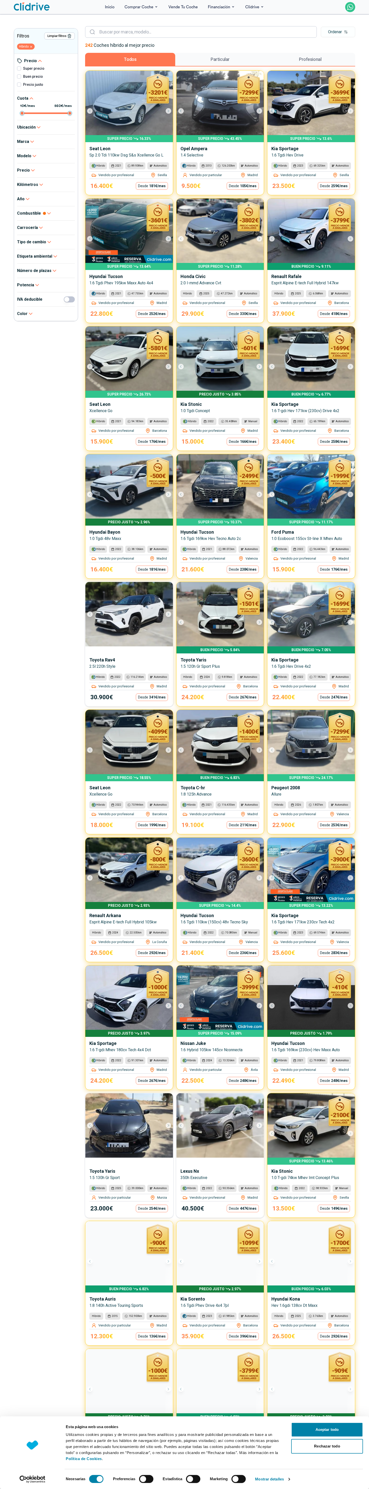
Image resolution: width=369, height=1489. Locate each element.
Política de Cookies (84, 1459)
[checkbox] (19, 68)
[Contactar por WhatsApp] (350, 7)
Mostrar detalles (269, 1479)
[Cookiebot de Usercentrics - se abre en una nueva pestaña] (32, 1479)
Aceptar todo (327, 1429)
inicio (109, 7)
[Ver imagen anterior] (92, 111)
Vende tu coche (183, 7)
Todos (130, 59)
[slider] (22, 113)
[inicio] (32, 7)
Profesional (310, 59)
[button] (338, 32)
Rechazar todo (327, 1446)
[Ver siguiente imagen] (166, 111)
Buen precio (33, 76)
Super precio (33, 68)
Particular (220, 59)
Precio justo (33, 85)
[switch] (146, 1479)
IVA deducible (29, 299)
